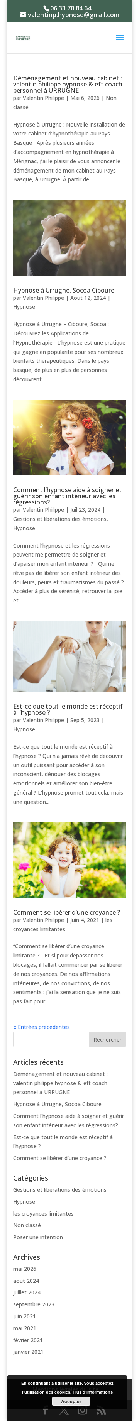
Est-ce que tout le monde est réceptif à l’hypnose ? (68, 709)
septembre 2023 (33, 1304)
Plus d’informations (93, 1392)
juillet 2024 (27, 1292)
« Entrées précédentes (41, 1026)
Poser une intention (38, 1237)
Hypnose (24, 306)
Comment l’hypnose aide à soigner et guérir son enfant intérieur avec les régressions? (67, 496)
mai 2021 (24, 1328)
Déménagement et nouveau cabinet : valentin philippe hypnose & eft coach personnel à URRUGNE (67, 84)
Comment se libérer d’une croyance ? (66, 912)
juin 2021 (24, 1316)
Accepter (71, 1401)
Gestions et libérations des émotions (60, 519)
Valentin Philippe (43, 98)
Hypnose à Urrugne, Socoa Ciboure (63, 290)
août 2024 (26, 1280)
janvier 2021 (28, 1351)
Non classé (27, 1225)
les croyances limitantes (43, 1213)
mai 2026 (24, 1268)
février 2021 (28, 1340)
